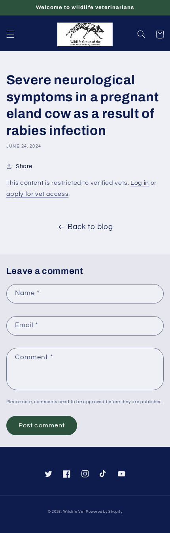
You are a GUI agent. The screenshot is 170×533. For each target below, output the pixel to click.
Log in (139, 183)
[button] (10, 34)
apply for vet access (37, 194)
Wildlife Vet (74, 512)
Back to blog (90, 227)
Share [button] (24, 166)
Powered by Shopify (104, 512)
